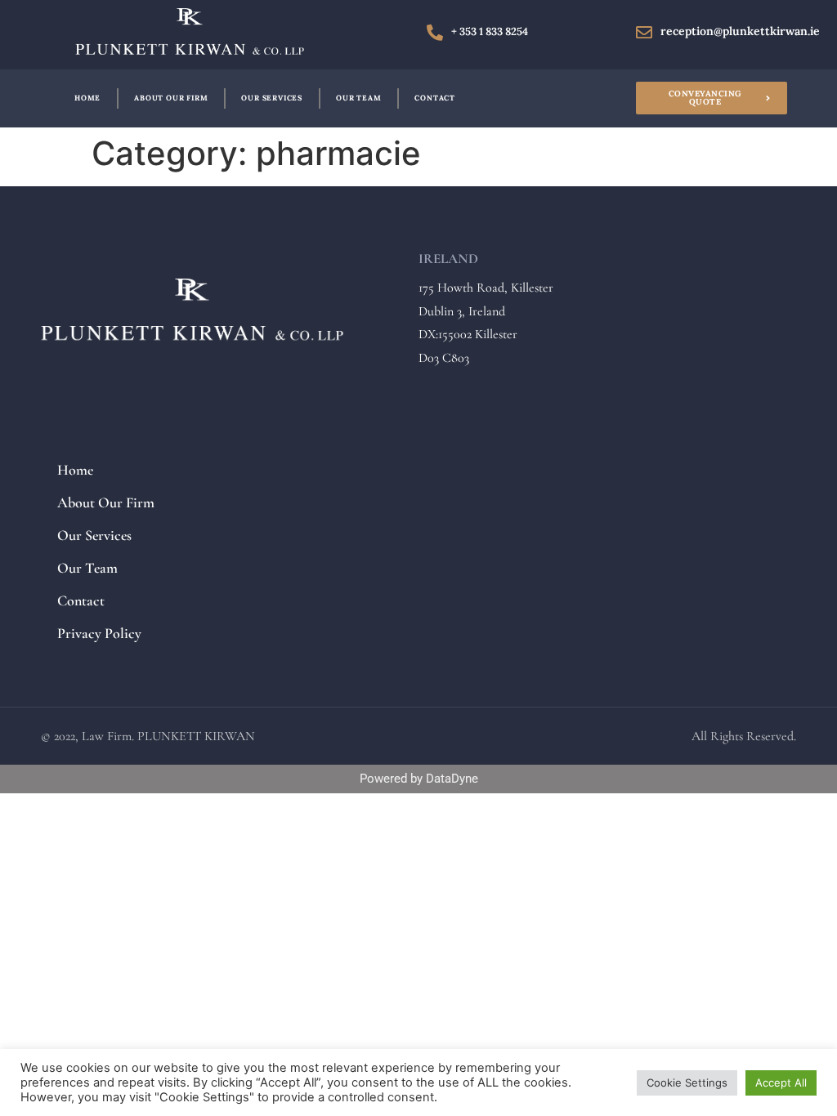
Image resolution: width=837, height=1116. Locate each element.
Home (87, 97)
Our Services (271, 97)
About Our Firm (171, 97)
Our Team (358, 97)
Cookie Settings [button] (687, 1082)
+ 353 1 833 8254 (489, 31)
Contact (434, 97)
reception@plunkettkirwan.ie (740, 31)
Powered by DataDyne (419, 778)
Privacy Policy (99, 633)
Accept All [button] (781, 1082)
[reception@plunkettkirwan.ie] (644, 33)
